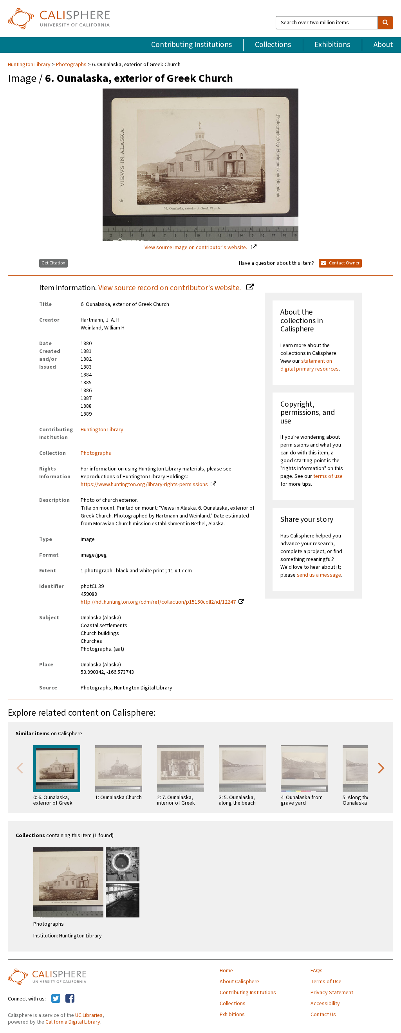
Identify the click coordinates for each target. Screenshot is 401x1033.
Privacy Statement (332, 992)
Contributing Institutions (191, 44)
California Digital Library (72, 1022)
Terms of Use (326, 981)
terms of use (328, 476)
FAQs (317, 970)
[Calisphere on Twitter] (55, 998)
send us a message (319, 575)
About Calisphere (239, 981)
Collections (273, 44)
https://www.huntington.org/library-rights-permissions (144, 484)
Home (226, 970)
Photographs (71, 65)
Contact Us (323, 1014)
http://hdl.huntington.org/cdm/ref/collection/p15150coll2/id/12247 (158, 602)
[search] (385, 22)
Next (381, 767)
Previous (19, 767)
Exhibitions (332, 44)
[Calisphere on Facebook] (69, 998)
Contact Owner (343, 263)
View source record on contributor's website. (170, 287)
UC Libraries (89, 1015)
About (383, 44)
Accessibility (325, 1003)
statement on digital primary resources (309, 365)
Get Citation (53, 263)
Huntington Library (30, 65)
